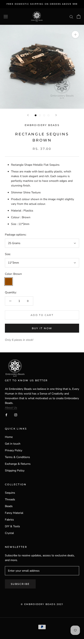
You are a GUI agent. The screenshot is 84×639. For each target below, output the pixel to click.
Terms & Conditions (17, 457)
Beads (9, 506)
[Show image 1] (35, 115)
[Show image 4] (48, 115)
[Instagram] (15, 414)
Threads (10, 499)
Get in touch (12, 444)
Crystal (9, 533)
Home (9, 437)
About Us (11, 408)
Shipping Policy (14, 470)
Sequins (10, 493)
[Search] (71, 16)
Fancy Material (14, 513)
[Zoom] (75, 34)
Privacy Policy (13, 450)
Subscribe (20, 583)
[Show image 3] (44, 115)
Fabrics (9, 520)
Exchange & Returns (18, 464)
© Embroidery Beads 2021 (42, 604)
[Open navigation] (6, 16)
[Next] (56, 115)
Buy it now (42, 328)
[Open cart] (78, 16)
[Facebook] (6, 414)
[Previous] (28, 115)
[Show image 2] (40, 115)
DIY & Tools (12, 526)
